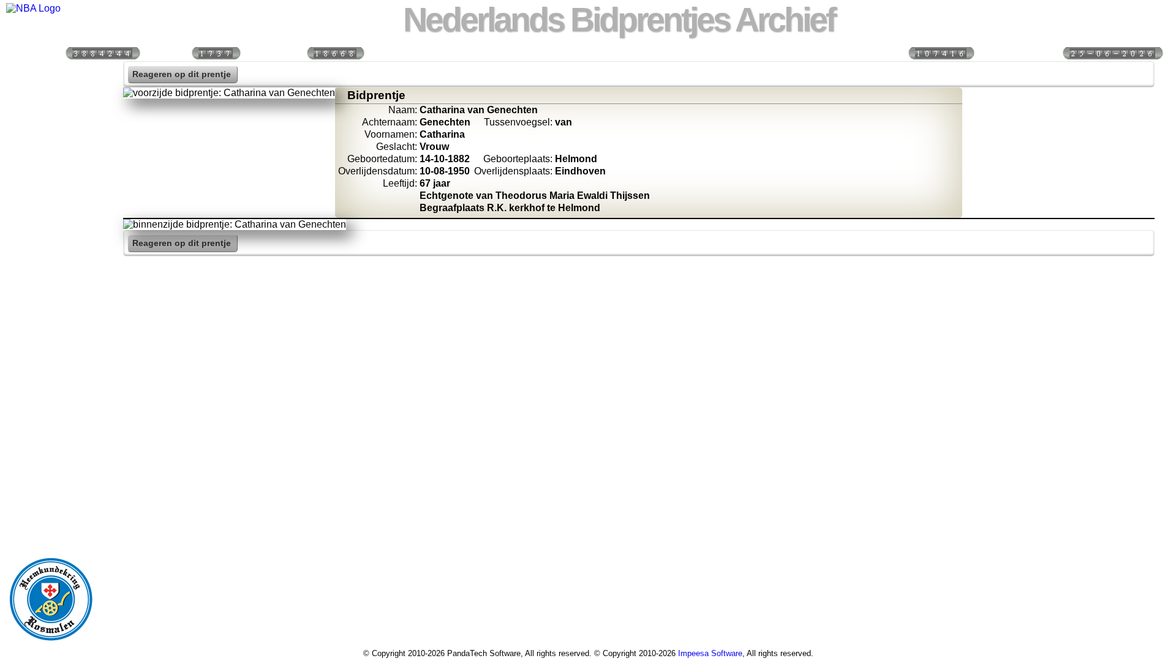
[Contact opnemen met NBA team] (50, 179)
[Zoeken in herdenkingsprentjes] (50, 284)
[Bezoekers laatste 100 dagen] (215, 52)
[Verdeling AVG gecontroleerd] (941, 52)
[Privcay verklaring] (50, 311)
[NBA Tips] (50, 153)
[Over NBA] (33, 8)
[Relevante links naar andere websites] (50, 232)
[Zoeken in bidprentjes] (50, 100)
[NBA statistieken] (50, 126)
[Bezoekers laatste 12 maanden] (102, 52)
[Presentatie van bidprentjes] (50, 258)
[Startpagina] (50, 74)
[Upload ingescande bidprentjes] (50, 205)
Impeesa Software (710, 653)
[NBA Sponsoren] (50, 337)
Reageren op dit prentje (181, 74)
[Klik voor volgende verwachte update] (1112, 52)
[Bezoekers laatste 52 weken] (335, 52)
